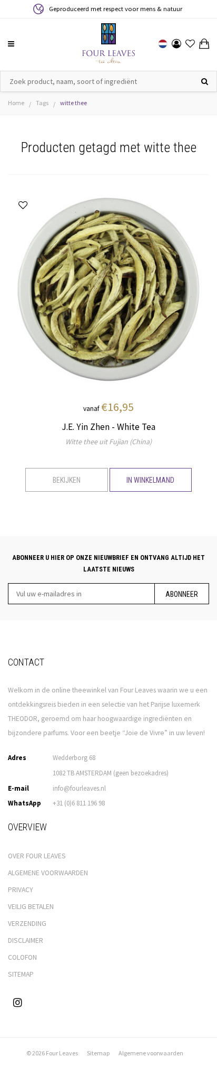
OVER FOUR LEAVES (37, 855)
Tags (42, 103)
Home (16, 103)
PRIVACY (20, 889)
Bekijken (67, 480)
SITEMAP (21, 974)
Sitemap (98, 1053)
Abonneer (181, 594)
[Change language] (162, 44)
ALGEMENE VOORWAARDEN (48, 872)
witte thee (73, 103)
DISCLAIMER (25, 940)
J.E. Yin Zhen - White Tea (108, 427)
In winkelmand (150, 480)
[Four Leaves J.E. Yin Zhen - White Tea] (108, 288)
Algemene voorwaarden (151, 1053)
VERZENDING (27, 923)
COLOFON (22, 957)
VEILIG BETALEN (31, 906)
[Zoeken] (204, 81)
